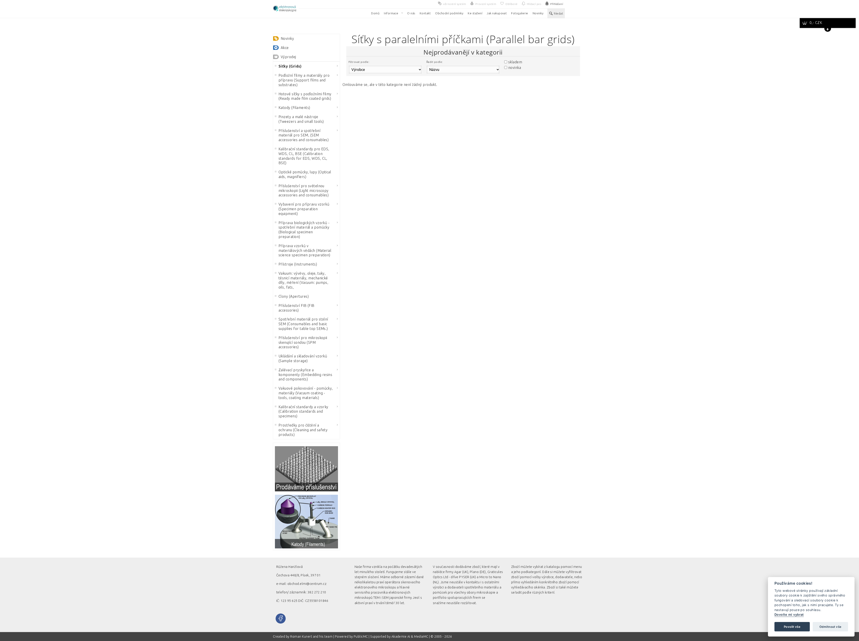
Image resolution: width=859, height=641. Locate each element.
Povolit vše (792, 626)
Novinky (287, 38)
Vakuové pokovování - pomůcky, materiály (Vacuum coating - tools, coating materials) (306, 393)
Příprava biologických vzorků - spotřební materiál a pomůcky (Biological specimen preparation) (304, 230)
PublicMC (361, 636)
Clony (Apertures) (294, 296)
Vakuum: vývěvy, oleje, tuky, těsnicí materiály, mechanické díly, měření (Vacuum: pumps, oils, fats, (303, 280)
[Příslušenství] (306, 468)
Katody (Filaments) (294, 108)
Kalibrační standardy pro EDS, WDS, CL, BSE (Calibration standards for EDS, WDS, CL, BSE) (304, 156)
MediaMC (421, 636)
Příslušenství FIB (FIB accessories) (297, 308)
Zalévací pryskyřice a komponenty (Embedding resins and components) (305, 374)
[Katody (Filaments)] (306, 522)
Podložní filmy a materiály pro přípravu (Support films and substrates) (304, 80)
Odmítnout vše (830, 626)
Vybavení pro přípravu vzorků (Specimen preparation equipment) (304, 209)
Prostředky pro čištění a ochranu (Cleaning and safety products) (303, 430)
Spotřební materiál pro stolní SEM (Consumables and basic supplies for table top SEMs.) (303, 324)
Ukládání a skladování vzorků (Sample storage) (303, 358)
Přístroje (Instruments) (298, 264)
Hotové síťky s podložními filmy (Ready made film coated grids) (305, 96)
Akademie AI (400, 636)
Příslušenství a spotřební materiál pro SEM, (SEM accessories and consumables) (304, 135)
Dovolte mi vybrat (789, 615)
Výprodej (288, 57)
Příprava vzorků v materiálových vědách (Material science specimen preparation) (305, 250)
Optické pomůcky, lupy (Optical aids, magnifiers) (305, 174)
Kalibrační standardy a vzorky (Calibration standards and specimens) (303, 411)
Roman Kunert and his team (311, 636)
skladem (515, 62)
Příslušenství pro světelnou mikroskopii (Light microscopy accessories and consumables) (304, 190)
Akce (285, 48)
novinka (514, 68)
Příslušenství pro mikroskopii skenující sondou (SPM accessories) (303, 342)
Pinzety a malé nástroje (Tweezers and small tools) (301, 119)
